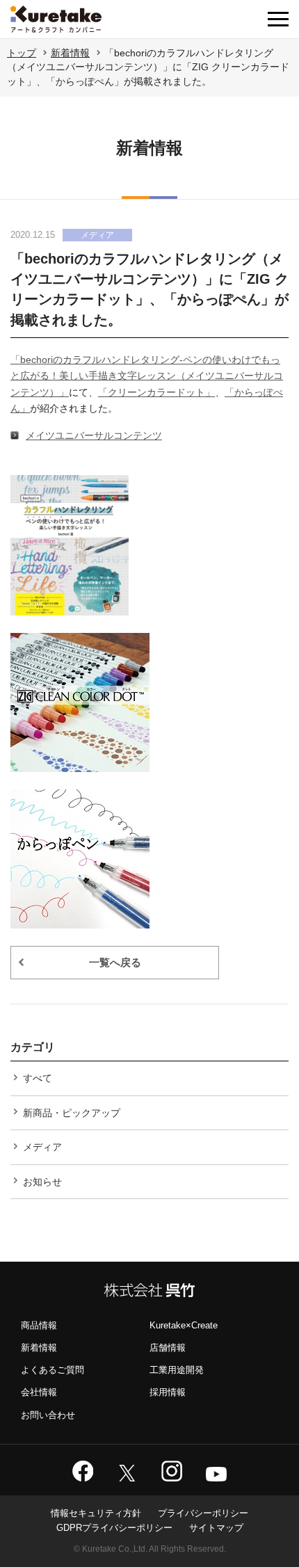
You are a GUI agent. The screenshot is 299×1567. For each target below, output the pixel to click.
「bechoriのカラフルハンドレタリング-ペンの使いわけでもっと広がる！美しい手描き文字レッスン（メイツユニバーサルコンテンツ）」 (146, 376)
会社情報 (39, 1392)
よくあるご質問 (52, 1370)
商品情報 (39, 1325)
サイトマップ (216, 1527)
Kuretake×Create (184, 1325)
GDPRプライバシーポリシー (114, 1527)
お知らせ (42, 1181)
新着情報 (70, 52)
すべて (37, 1078)
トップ (21, 52)
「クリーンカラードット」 (156, 392)
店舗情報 (168, 1347)
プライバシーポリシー (203, 1513)
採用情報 (168, 1392)
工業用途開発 (177, 1370)
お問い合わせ (48, 1415)
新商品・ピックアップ (71, 1112)
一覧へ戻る (115, 962)
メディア (42, 1146)
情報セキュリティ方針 (96, 1513)
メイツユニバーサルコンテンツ (94, 435)
